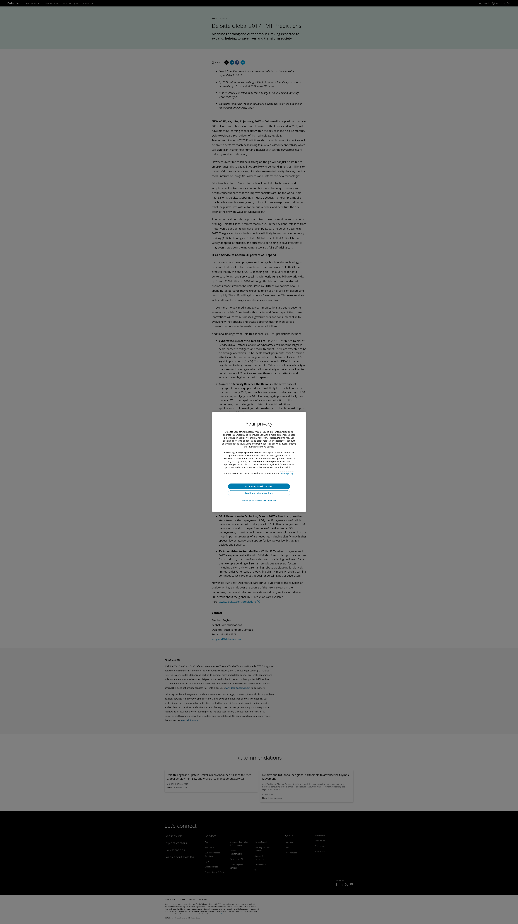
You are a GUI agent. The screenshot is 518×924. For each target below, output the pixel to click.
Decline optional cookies (259, 493)
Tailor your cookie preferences (259, 500)
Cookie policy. (287, 473)
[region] (259, 462)
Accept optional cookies (259, 486)
